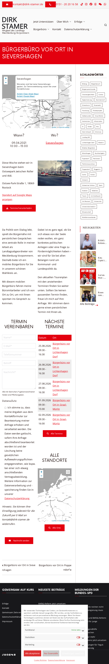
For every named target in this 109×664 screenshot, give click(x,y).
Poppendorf (86, 169)
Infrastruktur (98, 121)
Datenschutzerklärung (56, 660)
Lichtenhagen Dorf (88, 142)
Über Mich (63, 21)
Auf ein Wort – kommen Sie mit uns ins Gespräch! (102, 276)
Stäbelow (95, 191)
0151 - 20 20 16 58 (67, 4)
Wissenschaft (86, 212)
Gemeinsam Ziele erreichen (14, 612)
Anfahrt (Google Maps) (26, 96)
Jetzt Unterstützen (43, 21)
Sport (100, 185)
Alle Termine (56, 433)
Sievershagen (54, 143)
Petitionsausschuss (88, 164)
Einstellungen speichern (73, 653)
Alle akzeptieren (32, 653)
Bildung (84, 84)
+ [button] (6, 78)
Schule (92, 175)
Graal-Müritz (99, 116)
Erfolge (78, 21)
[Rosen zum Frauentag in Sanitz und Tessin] (88, 294)
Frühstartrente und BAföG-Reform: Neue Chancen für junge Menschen (90, 621)
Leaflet (54, 127)
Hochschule (86, 121)
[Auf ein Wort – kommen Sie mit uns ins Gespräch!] (88, 276)
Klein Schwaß (86, 132)
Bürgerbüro (40, 29)
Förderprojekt (97, 110)
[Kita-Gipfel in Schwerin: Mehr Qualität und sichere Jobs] (88, 259)
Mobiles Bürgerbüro (88, 148)
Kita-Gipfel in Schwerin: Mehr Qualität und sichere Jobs (102, 259)
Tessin (84, 196)
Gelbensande (86, 116)
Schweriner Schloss (88, 185)
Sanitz (84, 175)
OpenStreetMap (64, 127)
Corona (100, 94)
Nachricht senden (21, 540)
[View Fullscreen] (68, 78)
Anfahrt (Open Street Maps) (28, 93)
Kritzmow (98, 132)
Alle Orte (56, 527)
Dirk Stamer (15, 23)
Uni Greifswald (95, 196)
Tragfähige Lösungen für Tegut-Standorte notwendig (89, 646)
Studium (84, 191)
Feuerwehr (97, 105)
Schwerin (85, 180)
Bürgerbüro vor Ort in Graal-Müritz (61, 405)
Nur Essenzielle (51, 653)
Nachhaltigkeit (99, 153)
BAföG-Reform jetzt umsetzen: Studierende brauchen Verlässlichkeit (102, 241)
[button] (69, 21)
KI (82, 126)
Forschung (85, 110)
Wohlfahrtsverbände (88, 217)
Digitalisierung (87, 100)
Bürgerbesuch (95, 84)
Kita (97, 126)
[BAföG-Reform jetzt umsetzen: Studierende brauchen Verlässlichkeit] (88, 242)
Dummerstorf (100, 100)
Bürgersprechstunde (88, 89)
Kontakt (56, 29)
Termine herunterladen (21, 208)
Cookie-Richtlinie (40, 660)
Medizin (101, 142)
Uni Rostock (86, 201)
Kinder (90, 126)
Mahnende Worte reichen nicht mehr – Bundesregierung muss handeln (89, 610)
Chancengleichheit (88, 94)
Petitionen (96, 158)
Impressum (70, 660)
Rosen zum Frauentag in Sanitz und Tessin (102, 293)
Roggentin (97, 169)
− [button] (6, 82)
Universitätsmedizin (88, 207)
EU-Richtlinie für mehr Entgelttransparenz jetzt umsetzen (90, 638)
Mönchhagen (86, 153)
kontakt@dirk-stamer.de (28, 4)
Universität (97, 201)
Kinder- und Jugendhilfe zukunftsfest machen (86, 631)
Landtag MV (86, 137)
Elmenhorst (86, 105)
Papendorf (85, 158)
